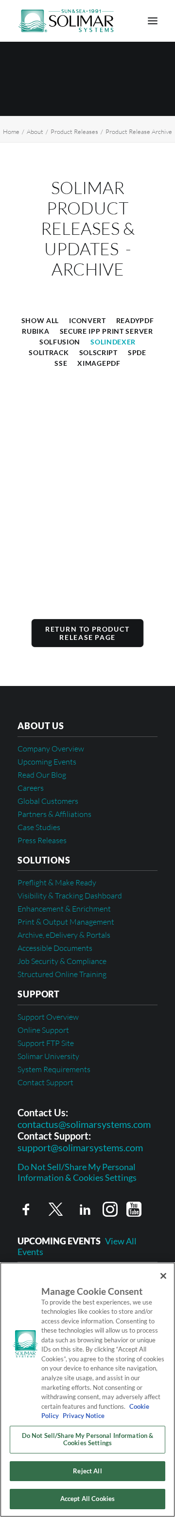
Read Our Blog (42, 775)
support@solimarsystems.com (80, 1147)
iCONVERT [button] (87, 320)
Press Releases (42, 840)
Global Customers (48, 801)
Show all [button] (40, 320)
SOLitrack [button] (49, 352)
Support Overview (48, 1017)
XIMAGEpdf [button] (98, 363)
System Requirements (54, 1069)
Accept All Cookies (87, 1498)
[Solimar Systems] (66, 21)
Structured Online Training (62, 974)
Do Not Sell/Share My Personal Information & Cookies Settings (77, 1172)
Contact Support (45, 1082)
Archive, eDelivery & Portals (64, 935)
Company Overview (51, 748)
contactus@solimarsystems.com (84, 1124)
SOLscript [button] (98, 352)
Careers (31, 788)
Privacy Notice (83, 1415)
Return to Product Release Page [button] (88, 633)
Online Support (43, 1030)
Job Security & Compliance (62, 961)
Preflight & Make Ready (57, 882)
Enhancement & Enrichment (64, 908)
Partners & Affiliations (54, 814)
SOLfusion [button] (59, 342)
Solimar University (48, 1056)
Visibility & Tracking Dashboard (70, 895)
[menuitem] (40, 319)
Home (11, 131)
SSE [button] (60, 363)
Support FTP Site (46, 1043)
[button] (152, 21)
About (35, 131)
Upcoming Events (47, 762)
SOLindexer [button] (113, 342)
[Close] (163, 1276)
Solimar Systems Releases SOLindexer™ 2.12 (68, 552)
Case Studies (39, 827)
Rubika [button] (35, 331)
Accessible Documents (55, 948)
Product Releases (74, 131)
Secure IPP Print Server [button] (106, 331)
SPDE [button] (137, 352)
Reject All (87, 1471)
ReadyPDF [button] (135, 320)
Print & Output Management (66, 922)
